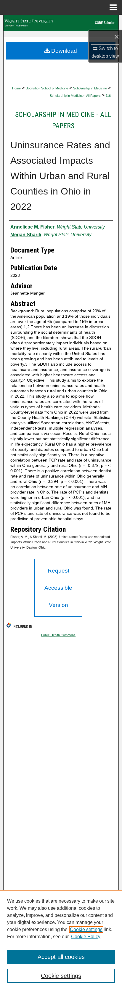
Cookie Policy (85, 936)
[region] (61, 940)
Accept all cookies (61, 957)
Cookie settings (86, 929)
